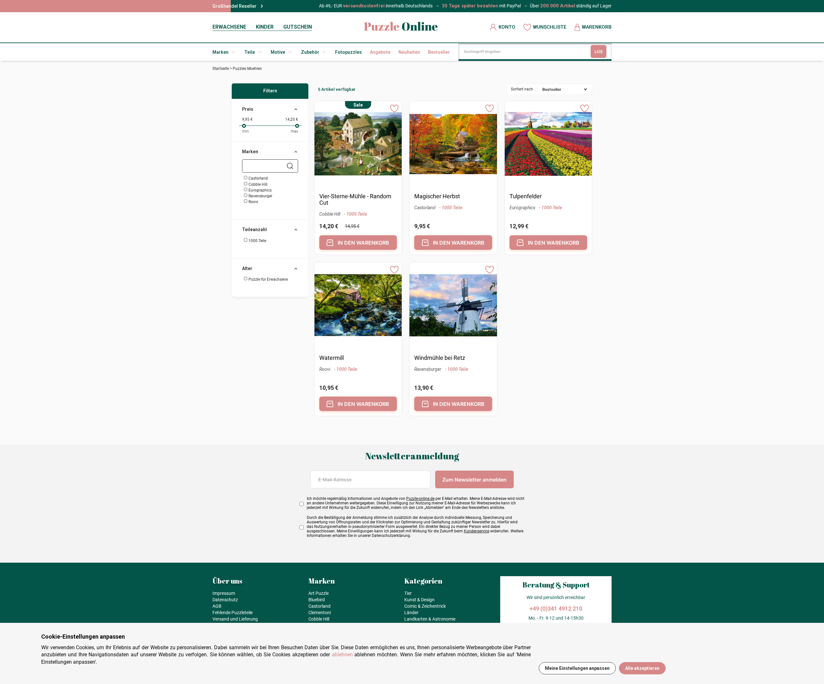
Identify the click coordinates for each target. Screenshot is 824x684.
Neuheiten (409, 52)
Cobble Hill (257, 184)
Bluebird (316, 599)
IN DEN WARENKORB (363, 242)
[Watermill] (358, 306)
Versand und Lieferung (235, 619)
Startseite (220, 68)
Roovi (253, 202)
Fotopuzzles (348, 52)
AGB (216, 606)
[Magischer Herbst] (453, 144)
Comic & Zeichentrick (425, 606)
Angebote (380, 52)
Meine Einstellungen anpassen (577, 668)
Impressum (223, 593)
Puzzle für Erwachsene (268, 279)
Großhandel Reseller (234, 6)
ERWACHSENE (229, 27)
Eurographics (260, 190)
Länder (411, 612)
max (294, 131)
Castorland (258, 178)
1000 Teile (257, 241)
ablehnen (342, 654)
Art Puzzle (318, 593)
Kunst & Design (419, 599)
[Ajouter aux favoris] (394, 108)
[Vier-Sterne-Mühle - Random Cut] (358, 144)
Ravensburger (260, 196)
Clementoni (319, 612)
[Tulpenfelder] (548, 144)
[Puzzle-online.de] (401, 27)
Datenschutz (225, 599)
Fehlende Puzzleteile (232, 612)
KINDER (265, 27)
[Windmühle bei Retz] (453, 306)
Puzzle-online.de (420, 498)
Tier (408, 593)
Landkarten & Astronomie (429, 619)
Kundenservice (476, 531)
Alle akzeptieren (642, 668)
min (245, 131)
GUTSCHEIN (297, 27)
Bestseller (439, 52)
